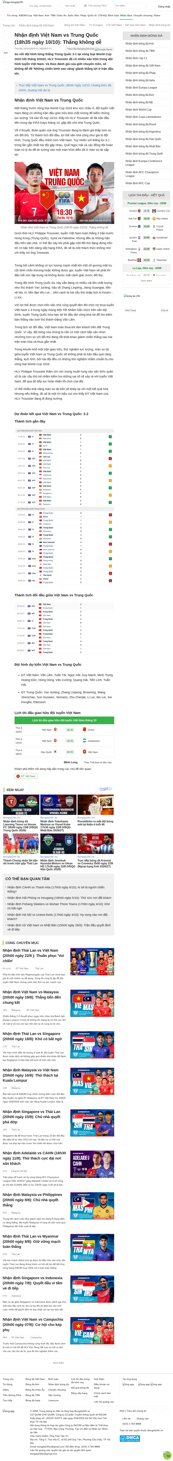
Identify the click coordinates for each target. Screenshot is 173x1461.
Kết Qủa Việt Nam (135, 25)
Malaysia (15, 1010)
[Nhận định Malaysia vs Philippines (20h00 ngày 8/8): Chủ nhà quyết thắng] (92, 1205)
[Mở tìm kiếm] (145, 6)
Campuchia (36, 1337)
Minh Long (71, 762)
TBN (53, 15)
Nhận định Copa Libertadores (143, 116)
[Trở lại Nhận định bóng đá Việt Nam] (6, 67)
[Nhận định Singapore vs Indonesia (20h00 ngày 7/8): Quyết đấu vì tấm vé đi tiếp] (92, 1289)
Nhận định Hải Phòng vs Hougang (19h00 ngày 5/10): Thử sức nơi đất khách (59, 898)
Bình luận (113, 15)
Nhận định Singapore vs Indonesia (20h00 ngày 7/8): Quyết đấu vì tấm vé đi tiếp (33, 1283)
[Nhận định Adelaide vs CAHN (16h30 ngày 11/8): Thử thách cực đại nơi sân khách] (92, 1164)
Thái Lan (39, 968)
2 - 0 (146, 211)
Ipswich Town (133, 239)
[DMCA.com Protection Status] (130, 1441)
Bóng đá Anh (32, 1384)
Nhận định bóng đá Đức (140, 94)
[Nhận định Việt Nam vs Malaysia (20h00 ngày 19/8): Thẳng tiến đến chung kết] (92, 1003)
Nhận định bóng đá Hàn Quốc (143, 139)
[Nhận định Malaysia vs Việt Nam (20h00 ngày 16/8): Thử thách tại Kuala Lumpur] (92, 1081)
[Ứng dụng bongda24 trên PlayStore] (144, 1384)
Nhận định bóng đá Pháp (141, 72)
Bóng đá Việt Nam (75, 25)
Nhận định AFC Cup (138, 183)
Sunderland (161, 237)
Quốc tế (92, 15)
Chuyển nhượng (143, 15)
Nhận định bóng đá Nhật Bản (143, 146)
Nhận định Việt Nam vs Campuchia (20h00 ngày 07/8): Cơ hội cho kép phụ (33, 1324)
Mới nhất (70, 5)
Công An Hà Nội (19, 1171)
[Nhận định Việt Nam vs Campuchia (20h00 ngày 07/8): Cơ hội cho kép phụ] (92, 1330)
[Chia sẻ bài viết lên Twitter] (6, 45)
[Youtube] (165, 1411)
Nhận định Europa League (141, 87)
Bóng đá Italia (33, 1400)
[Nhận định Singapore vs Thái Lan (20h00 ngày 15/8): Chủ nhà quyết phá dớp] (92, 1123)
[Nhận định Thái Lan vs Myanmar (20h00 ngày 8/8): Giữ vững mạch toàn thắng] (92, 1247)
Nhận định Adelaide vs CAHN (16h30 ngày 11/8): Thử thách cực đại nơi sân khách (34, 1158)
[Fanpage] (150, 1411)
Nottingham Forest (131, 251)
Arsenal (133, 211)
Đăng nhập (164, 6)
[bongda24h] (4, 15)
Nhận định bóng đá (159, 25)
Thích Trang (130, 310)
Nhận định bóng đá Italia (140, 80)
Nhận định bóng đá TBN (140, 50)
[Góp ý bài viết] (6, 60)
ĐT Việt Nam (28, 776)
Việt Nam (38, 15)
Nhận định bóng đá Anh (140, 43)
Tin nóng (12, 15)
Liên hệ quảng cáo (104, 1401)
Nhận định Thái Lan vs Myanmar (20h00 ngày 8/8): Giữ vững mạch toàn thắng (31, 1241)
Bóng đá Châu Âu (35, 1389)
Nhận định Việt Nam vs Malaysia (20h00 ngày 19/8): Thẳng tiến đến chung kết (32, 997)
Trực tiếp (7, 1400)
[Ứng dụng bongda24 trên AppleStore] (156, 1384)
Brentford (132, 260)
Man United (162, 218)
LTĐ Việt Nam (114, 25)
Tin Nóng (7, 1384)
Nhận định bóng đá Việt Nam (143, 65)
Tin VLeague (96, 25)
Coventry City (163, 211)
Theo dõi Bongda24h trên (81, 48)
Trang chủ (8, 1379)
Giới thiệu (99, 1379)
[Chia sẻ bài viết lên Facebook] (6, 38)
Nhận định (126, 15)
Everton (133, 226)
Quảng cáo (143, 1418)
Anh (47, 15)
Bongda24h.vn (155, 1430)
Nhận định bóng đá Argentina (143, 131)
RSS (122, 1411)
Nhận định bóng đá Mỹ (139, 102)
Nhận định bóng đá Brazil (141, 124)
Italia (70, 15)
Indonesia (16, 1296)
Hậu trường (54, 1395)
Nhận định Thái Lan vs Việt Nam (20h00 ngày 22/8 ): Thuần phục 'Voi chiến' (33, 955)
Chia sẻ (164, 310)
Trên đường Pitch (97, 5)
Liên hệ (126, 1418)
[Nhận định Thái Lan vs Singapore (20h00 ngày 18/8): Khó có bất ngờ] (92, 1044)
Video (157, 15)
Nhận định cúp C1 (136, 58)
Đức (77, 15)
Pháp (83, 15)
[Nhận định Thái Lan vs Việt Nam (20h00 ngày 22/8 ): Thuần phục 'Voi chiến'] (92, 961)
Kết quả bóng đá (80, 1387)
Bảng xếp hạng (79, 1393)
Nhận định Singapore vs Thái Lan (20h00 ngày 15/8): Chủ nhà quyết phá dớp (31, 1117)
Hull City (133, 218)
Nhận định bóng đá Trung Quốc (144, 153)
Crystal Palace (159, 228)
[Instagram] (157, 1411)
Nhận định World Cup (139, 109)
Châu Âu (62, 15)
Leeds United (162, 249)
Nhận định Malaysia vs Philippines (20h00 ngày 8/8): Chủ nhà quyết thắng (32, 1200)
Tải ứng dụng (129, 1379)
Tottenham (161, 260)
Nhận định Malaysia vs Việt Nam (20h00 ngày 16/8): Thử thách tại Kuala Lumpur (31, 1075)
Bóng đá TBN (33, 1395)
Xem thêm (58, 1362)
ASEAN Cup (25, 15)
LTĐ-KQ (102, 15)
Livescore (53, 1400)
